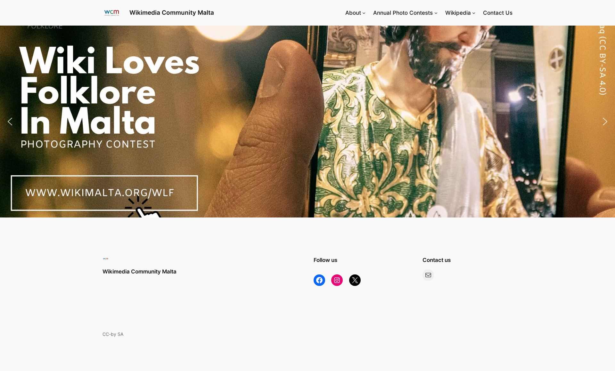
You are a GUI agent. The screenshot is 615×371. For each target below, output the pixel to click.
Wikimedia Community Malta (171, 12)
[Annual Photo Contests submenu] (436, 12)
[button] (307, 121)
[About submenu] (363, 12)
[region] (307, 121)
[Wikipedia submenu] (473, 12)
